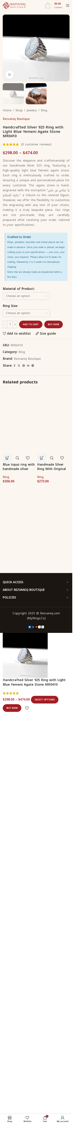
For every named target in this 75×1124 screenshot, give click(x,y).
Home (7, 110)
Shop (19, 110)
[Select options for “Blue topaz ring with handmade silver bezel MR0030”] (7, 938)
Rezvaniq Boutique (16, 118)
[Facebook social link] (14, 365)
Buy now (53, 324)
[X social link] (19, 365)
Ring (44, 110)
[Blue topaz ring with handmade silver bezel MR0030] (19, 525)
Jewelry (32, 110)
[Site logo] (14, 5)
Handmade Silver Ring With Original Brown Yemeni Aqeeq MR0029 (51, 471)
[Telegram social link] (32, 365)
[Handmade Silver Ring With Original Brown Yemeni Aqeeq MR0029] (53, 404)
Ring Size (10, 306)
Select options (45, 1095)
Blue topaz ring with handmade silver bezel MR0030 (19, 950)
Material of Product (18, 288)
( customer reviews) (36, 144)
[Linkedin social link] (28, 365)
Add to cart (31, 324)
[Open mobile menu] (67, 5)
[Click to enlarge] (9, 74)
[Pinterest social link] (23, 365)
